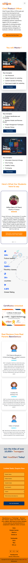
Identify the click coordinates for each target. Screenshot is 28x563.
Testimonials (14, 538)
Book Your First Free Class (12, 35)
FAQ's (14, 540)
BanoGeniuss (14, 561)
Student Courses (14, 530)
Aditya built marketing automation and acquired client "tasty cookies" (14, 234)
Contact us (14, 534)
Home (14, 528)
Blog (14, 542)
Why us (14, 545)
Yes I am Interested (14, 503)
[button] (2, 192)
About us (14, 532)
